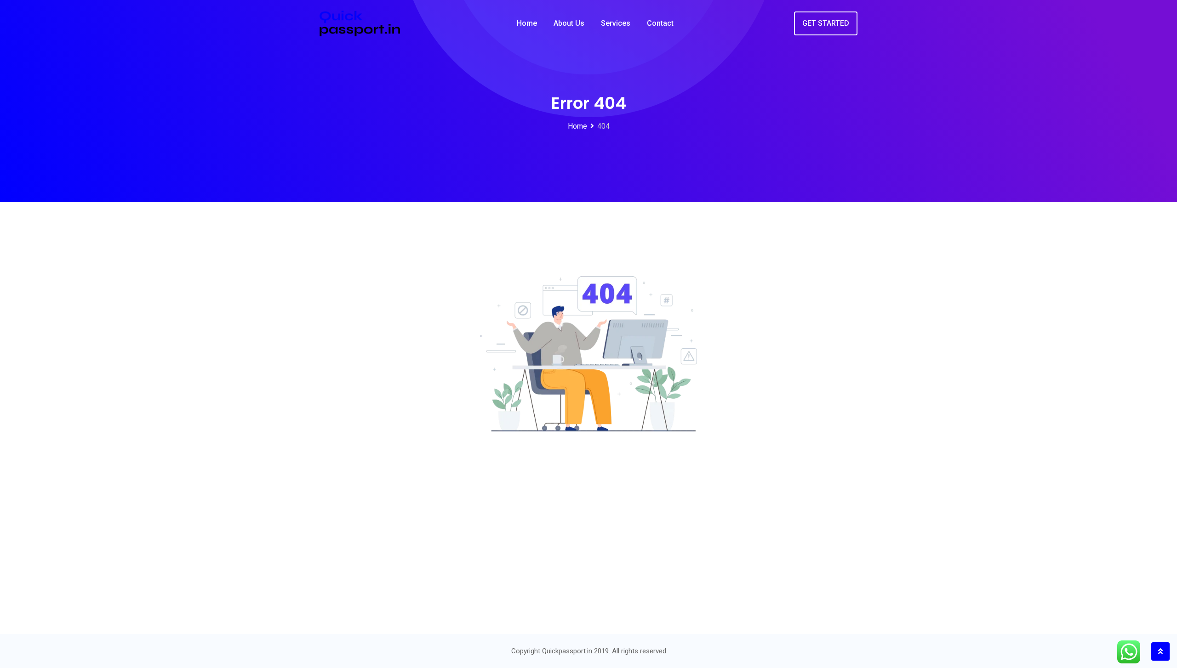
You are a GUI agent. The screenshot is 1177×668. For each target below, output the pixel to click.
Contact (660, 23)
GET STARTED (825, 23)
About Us (569, 23)
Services (615, 23)
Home (527, 23)
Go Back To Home (581, 571)
